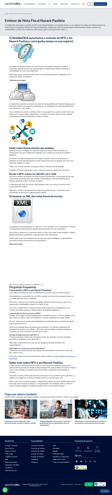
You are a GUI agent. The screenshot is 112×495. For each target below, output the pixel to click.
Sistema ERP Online (58, 459)
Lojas (54, 445)
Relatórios (34, 462)
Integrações (42, 4)
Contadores (9, 468)
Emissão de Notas (37, 454)
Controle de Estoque (38, 448)
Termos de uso (78, 484)
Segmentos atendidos (12, 465)
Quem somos (9, 448)
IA (49, 4)
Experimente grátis (100, 4)
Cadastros (34, 459)
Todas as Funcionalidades (60, 462)
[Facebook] (86, 461)
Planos (55, 4)
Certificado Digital (58, 454)
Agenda (54, 451)
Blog (83, 4)
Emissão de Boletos (37, 457)
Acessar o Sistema (11, 445)
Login (90, 4)
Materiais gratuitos (11, 462)
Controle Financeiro (37, 445)
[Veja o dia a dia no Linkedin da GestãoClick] (90, 461)
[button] (5, 490)
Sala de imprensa (10, 470)
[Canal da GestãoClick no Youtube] (81, 461)
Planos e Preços (10, 451)
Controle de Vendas (37, 451)
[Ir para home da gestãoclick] (13, 4)
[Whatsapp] (95, 461)
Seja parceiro (75, 4)
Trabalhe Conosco (11, 457)
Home (6, 13)
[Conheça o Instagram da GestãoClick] (76, 461)
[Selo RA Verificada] (99, 484)
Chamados (55, 448)
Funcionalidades (29, 4)
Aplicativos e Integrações (60, 457)
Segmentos (64, 4)
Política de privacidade (67, 484)
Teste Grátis (9, 454)
